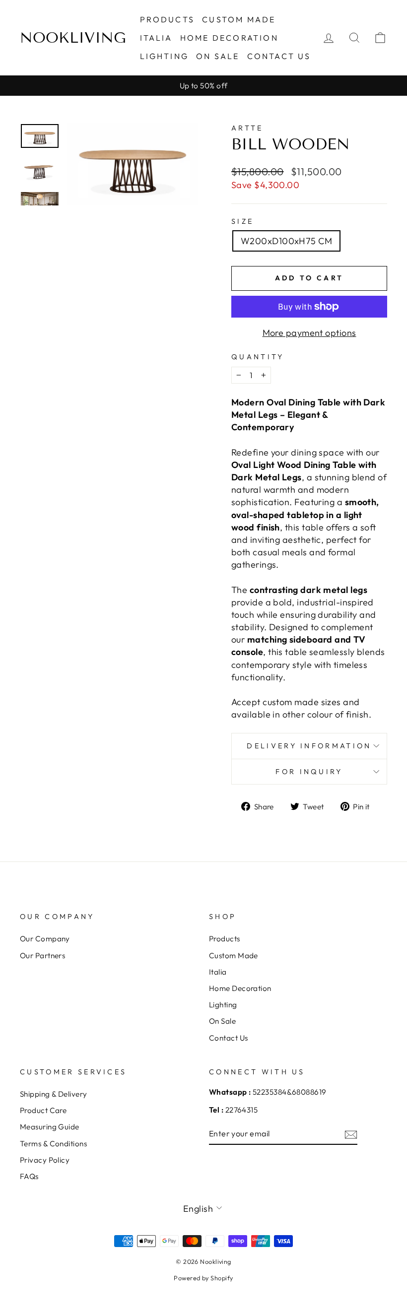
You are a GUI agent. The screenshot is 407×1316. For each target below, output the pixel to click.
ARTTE (247, 128)
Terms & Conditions (53, 1143)
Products (167, 19)
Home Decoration (229, 38)
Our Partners (42, 955)
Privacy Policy (44, 1160)
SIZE (242, 221)
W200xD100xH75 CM (286, 241)
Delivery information (309, 745)
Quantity (257, 356)
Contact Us (279, 56)
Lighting (164, 56)
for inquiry (309, 771)
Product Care (43, 1110)
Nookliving (73, 38)
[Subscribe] (350, 1134)
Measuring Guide (49, 1126)
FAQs (29, 1176)
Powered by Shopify (203, 1278)
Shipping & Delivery (53, 1094)
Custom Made (238, 19)
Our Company (45, 938)
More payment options (309, 332)
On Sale (217, 56)
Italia (156, 38)
